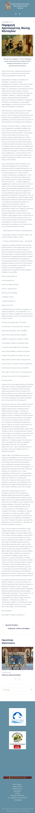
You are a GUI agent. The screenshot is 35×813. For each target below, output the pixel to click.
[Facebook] (19, 14)
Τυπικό (17, 793)
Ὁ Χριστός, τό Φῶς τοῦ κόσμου (18, 628)
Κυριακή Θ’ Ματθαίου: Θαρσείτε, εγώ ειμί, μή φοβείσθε (17, 675)
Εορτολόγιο (17, 789)
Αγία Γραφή (17, 784)
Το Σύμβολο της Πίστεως (17, 798)
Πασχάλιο (17, 791)
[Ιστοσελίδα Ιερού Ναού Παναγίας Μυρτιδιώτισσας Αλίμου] (17, 6)
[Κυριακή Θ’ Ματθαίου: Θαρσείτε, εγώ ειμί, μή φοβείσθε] (17, 658)
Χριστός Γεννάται (12, 625)
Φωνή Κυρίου (17, 786)
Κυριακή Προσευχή (17, 795)
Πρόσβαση (18, 800)
